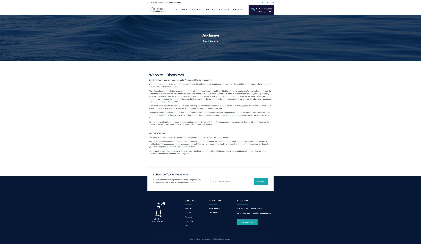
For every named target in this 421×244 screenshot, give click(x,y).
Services (196, 10)
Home (175, 10)
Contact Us (238, 10)
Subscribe (261, 181)
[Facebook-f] (262, 2)
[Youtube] (273, 2)
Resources (224, 10)
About (185, 10)
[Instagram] (257, 2)
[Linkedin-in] (267, 2)
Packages (210, 10)
